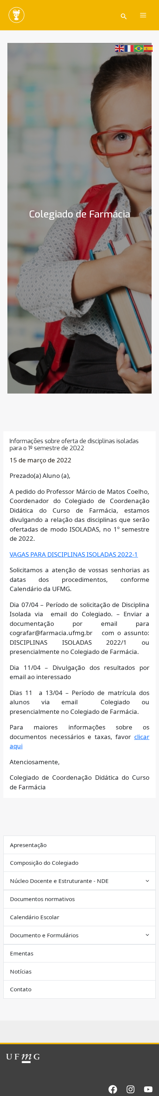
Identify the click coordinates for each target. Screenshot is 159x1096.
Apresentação (28, 845)
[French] (129, 48)
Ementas (21, 953)
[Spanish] (148, 48)
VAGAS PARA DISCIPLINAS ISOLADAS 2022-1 (74, 554)
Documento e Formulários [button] (44, 935)
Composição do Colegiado (44, 862)
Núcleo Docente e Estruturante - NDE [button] (59, 880)
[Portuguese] (139, 48)
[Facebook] (112, 1089)
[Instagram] (130, 1089)
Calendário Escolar (34, 917)
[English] (120, 48)
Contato (20, 989)
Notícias (20, 971)
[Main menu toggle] (143, 15)
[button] (124, 15)
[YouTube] (148, 1089)
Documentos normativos (42, 899)
